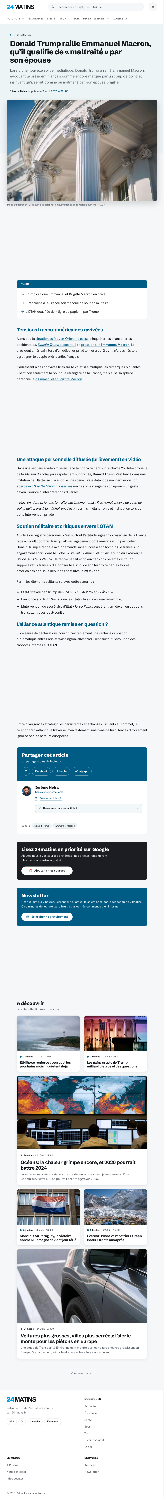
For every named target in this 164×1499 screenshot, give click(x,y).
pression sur (105, 344)
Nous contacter (16, 1472)
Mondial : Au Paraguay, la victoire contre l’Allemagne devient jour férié (46, 1238)
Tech (75, 18)
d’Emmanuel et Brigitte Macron (58, 379)
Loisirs (118, 18)
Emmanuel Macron (63, 825)
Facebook (41, 771)
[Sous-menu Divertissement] (108, 19)
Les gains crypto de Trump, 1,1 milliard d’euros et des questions (110, 1064)
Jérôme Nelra (18, 91)
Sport (63, 18)
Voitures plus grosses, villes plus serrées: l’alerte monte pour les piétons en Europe (74, 1338)
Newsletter (90, 1472)
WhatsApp (81, 771)
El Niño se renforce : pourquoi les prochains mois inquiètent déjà (43, 1064)
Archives (88, 1465)
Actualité (14, 18)
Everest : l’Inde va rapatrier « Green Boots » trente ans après (112, 1238)
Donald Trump (40, 825)
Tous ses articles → (51, 798)
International (22, 35)
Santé (51, 18)
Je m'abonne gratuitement (48, 917)
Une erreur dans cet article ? (59, 808)
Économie (35, 18)
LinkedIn (61, 771)
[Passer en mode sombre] (153, 6)
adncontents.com (39, 1493)
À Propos (12, 1465)
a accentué (57, 344)
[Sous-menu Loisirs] (126, 19)
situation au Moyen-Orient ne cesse (62, 338)
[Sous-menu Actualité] (23, 19)
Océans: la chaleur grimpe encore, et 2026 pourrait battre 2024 (76, 1165)
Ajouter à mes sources (48, 871)
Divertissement (94, 18)
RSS (11, 1421)
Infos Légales (15, 1478)
